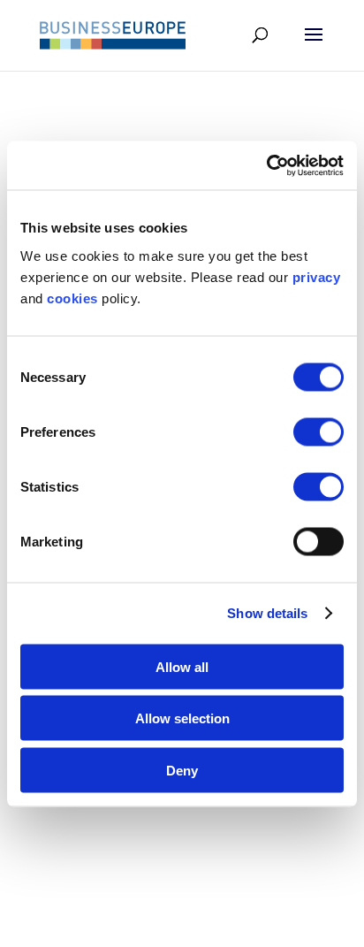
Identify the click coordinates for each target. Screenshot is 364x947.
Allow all (182, 666)
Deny (182, 769)
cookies (72, 297)
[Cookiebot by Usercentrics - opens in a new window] (266, 165)
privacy (316, 276)
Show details (267, 613)
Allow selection (182, 718)
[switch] (318, 431)
